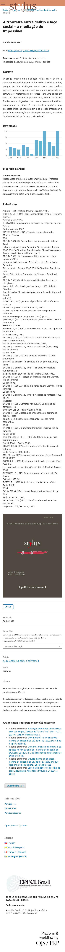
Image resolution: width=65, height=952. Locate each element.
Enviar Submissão (15, 785)
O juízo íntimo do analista (41, 758)
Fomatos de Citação (14, 646)
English (11, 842)
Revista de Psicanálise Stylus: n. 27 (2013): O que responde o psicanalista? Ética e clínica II (33, 763)
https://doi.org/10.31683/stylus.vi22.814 (28, 50)
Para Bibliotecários (13, 813)
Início (5, 10)
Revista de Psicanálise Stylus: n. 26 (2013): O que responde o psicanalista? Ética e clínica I (35, 752)
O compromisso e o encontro (43, 737)
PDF (9, 606)
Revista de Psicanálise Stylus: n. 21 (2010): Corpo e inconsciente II (35, 733)
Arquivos (16, 10)
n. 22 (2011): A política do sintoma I (39, 10)
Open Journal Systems (16, 825)
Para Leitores (10, 803)
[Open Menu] (3, 3)
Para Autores (10, 808)
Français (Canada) (17, 852)
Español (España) (16, 847)
